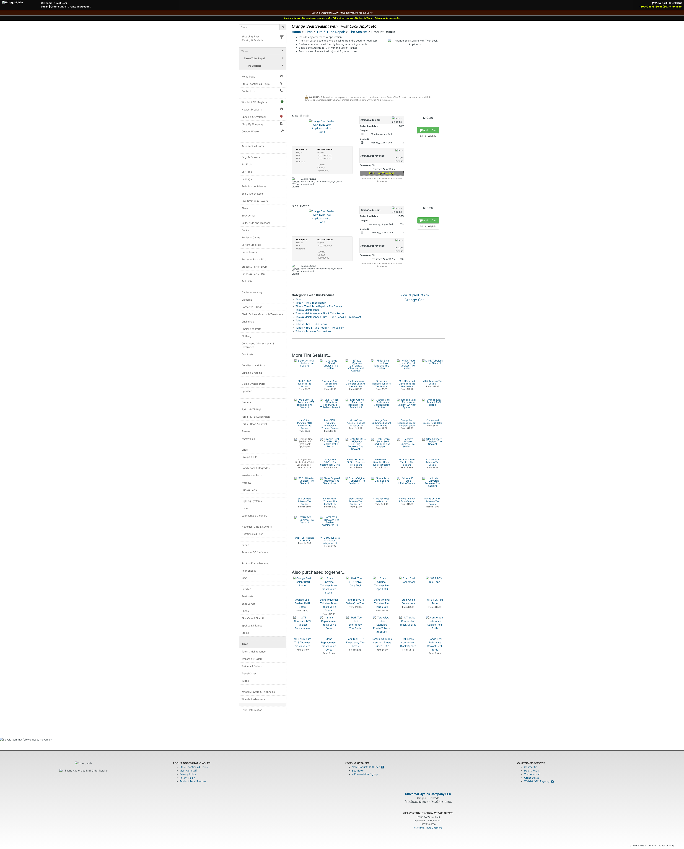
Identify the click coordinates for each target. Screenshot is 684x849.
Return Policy (187, 777)
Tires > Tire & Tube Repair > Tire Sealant (319, 306)
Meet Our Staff (188, 770)
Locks (245, 508)
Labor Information (252, 709)
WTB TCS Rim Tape (435, 601)
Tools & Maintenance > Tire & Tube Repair (320, 313)
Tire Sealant (358, 32)
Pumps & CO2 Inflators (255, 552)
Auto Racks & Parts (253, 146)
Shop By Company (252, 124)
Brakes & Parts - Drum (254, 266)
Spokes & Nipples (252, 625)
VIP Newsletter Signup (365, 774)
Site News (358, 770)
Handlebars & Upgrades (256, 467)
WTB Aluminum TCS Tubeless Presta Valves (302, 642)
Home (296, 32)
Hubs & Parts (249, 489)
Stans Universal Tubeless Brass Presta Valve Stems (329, 605)
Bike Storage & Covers (255, 200)
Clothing (246, 336)
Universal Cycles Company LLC (428, 794)
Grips (245, 449)
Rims (244, 577)
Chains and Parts (251, 328)
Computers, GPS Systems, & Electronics (258, 345)
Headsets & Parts (252, 475)
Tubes (245, 680)
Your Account (532, 774)
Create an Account (79, 6)
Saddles (246, 588)
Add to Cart (430, 130)
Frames (246, 431)
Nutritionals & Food (252, 533)
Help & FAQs (531, 770)
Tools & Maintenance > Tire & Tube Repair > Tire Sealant (328, 316)
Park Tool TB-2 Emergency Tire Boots (355, 642)
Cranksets (247, 354)
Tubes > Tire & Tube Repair (311, 324)
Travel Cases (249, 673)
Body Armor (248, 215)
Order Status (58, 6)
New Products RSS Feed (366, 766)
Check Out (675, 2)
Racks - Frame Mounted (256, 563)
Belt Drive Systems (252, 193)
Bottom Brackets (251, 244)
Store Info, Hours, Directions (428, 827)
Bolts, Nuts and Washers (256, 222)
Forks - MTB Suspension (256, 416)
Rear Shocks (249, 570)
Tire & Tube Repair (331, 32)
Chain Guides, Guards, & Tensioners (262, 314)
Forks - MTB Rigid (252, 409)
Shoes (245, 610)
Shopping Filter (250, 36)
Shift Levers (248, 603)
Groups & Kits (249, 456)
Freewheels (248, 438)
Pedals (245, 544)
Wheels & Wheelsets (253, 699)
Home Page (248, 76)
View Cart (660, 2)
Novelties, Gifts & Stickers (257, 526)
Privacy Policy (188, 774)
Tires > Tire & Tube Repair (311, 302)
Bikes (245, 208)
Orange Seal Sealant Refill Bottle (302, 603)
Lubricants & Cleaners (254, 515)
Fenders (246, 402)
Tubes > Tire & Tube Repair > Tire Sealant (320, 327)
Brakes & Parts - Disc (254, 259)
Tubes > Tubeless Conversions (313, 331)
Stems (245, 632)
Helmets (246, 482)
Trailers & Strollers (252, 658)
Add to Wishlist (428, 136)
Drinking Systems (252, 372)
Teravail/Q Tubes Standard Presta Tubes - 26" (382, 642)
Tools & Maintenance (254, 651)
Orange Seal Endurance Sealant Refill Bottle (434, 644)
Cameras (247, 299)
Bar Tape (247, 171)
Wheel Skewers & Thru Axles (258, 691)
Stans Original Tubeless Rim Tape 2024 (382, 603)
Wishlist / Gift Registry (254, 102)
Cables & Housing (252, 292)
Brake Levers (249, 252)
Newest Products (252, 109)
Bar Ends (247, 164)
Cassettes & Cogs (252, 306)
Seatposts (247, 596)
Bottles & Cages (251, 237)
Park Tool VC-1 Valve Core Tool (355, 601)
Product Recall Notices (193, 781)
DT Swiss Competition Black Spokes (408, 642)
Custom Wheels (251, 131)
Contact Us (248, 91)
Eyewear (247, 391)
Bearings (247, 178)
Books (245, 230)
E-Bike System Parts (253, 383)
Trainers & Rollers (251, 666)
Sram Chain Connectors (408, 601)
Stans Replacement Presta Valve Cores (328, 644)
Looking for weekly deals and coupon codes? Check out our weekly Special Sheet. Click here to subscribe (342, 18)
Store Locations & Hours (256, 83)
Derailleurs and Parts (254, 365)
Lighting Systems (252, 500)
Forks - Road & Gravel (254, 423)
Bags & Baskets (251, 157)
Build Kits (247, 281)
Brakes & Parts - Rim (253, 273)
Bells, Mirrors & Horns (254, 186)
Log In (44, 6)
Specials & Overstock (254, 116)
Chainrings (248, 321)
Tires (245, 644)
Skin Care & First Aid (253, 618)
